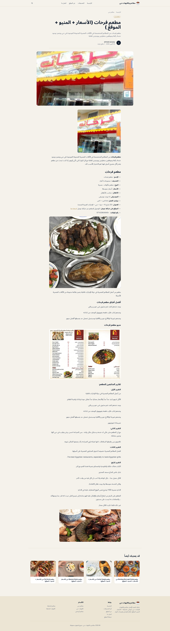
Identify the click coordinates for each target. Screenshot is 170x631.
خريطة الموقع (108, 617)
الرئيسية (89, 3)
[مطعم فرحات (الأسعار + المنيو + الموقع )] (85, 131)
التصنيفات (81, 3)
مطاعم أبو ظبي (79, 611)
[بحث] (32, 3)
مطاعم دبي (111, 12)
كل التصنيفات (108, 608)
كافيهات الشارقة (50, 608)
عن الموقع (72, 3)
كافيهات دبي (79, 608)
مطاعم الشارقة (51, 606)
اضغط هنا (73, 209)
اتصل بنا (63, 3)
